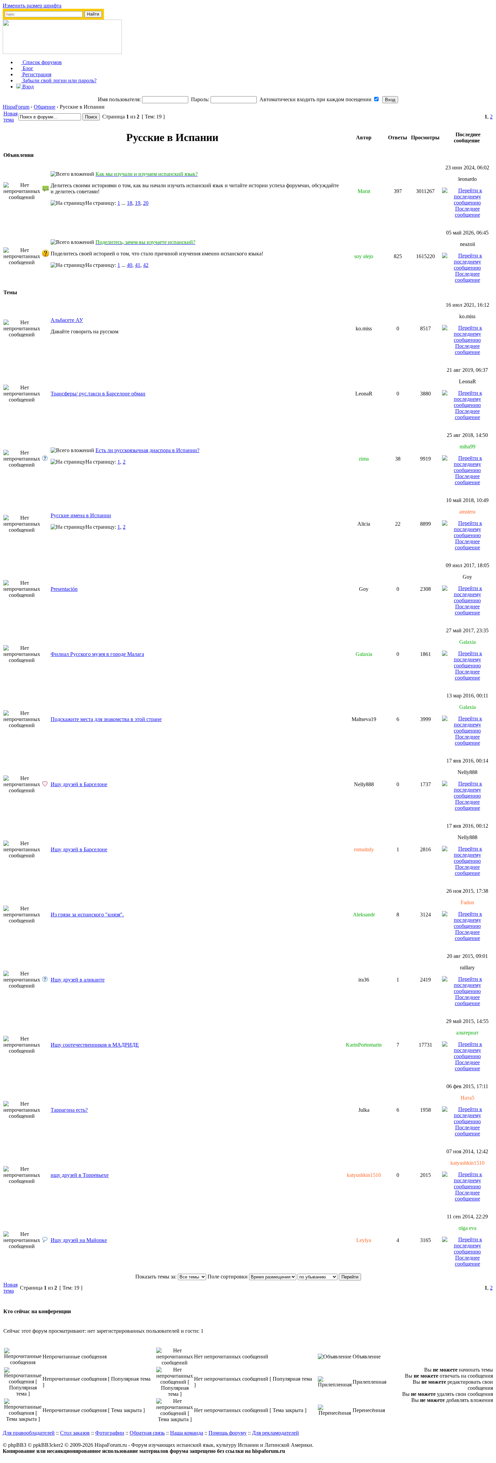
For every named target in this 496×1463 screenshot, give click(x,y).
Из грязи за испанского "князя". (87, 914)
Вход (27, 86)
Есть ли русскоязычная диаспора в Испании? (147, 450)
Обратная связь (147, 1433)
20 (145, 203)
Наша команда (186, 1433)
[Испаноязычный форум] (62, 52)
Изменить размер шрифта (32, 5)
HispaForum (16, 107)
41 (137, 265)
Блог (27, 68)
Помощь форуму (228, 1433)
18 (129, 203)
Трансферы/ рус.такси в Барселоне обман (98, 393)
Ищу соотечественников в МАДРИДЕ (95, 1045)
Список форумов (41, 62)
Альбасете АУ (67, 320)
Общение (44, 107)
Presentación (64, 589)
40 (129, 265)
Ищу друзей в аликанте (78, 980)
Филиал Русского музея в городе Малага (97, 654)
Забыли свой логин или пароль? (59, 80)
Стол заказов (75, 1433)
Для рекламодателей (275, 1433)
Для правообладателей (29, 1433)
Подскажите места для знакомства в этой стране (106, 719)
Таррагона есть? (69, 1110)
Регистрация (36, 74)
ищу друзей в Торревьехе (80, 1175)
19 (137, 203)
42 (145, 265)
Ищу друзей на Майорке (79, 1240)
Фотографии (109, 1433)
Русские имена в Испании (81, 515)
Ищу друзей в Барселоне (79, 784)
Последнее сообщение (467, 212)
